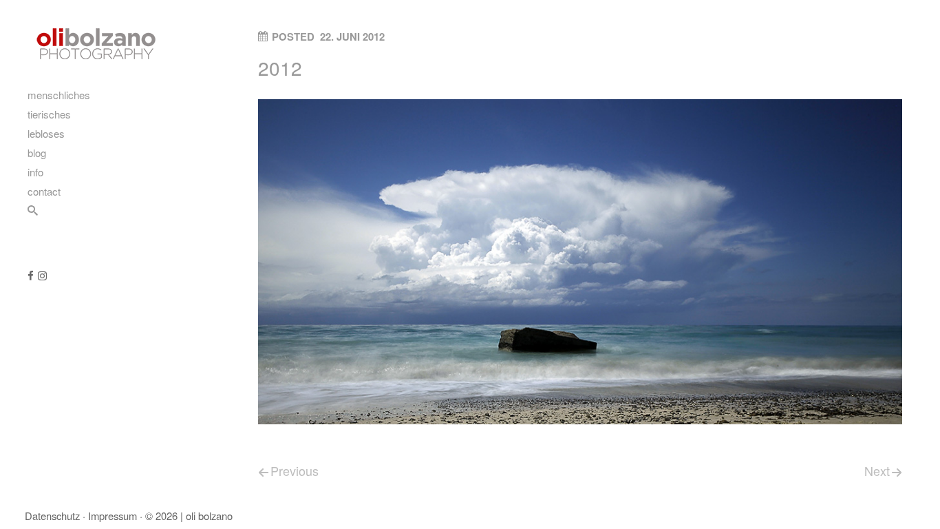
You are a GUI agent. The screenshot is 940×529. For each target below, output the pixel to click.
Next (877, 470)
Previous (294, 470)
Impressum (112, 515)
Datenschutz (52, 515)
